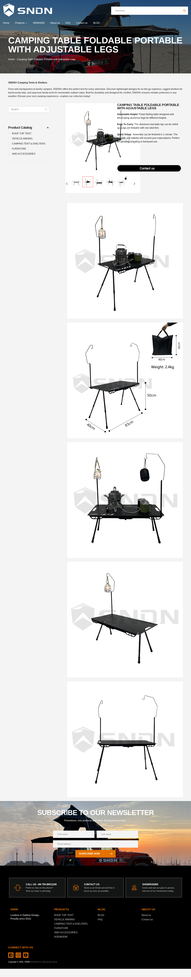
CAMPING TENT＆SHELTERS (28, 143)
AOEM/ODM (60, 937)
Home (11, 59)
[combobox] (28, 109)
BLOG (101, 915)
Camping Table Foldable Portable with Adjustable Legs (46, 59)
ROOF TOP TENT (21, 133)
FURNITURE (19, 148)
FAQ (100, 919)
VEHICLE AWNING (22, 138)
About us (146, 915)
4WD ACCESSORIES (23, 154)
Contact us (147, 919)
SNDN (27, 962)
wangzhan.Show (49, 962)
